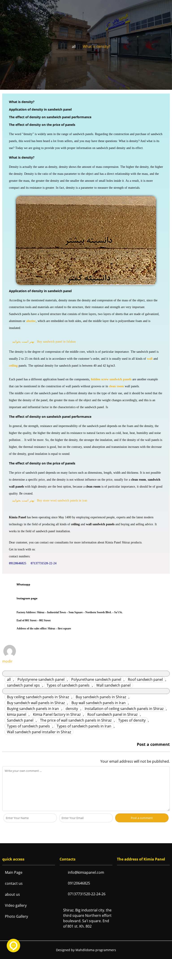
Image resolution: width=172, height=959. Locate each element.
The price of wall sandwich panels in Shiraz (76, 720)
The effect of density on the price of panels (42, 125)
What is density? (21, 102)
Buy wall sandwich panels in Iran (98, 702)
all (74, 46)
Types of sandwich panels (68, 685)
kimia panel (16, 714)
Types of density (132, 720)
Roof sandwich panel (145, 679)
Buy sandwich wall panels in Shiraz (36, 702)
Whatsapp (23, 584)
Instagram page (27, 598)
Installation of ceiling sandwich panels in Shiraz (124, 708)
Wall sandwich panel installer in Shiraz (39, 731)
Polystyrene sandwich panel (40, 679)
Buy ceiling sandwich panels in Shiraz (38, 696)
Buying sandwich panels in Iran (33, 708)
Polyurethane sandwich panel (96, 679)
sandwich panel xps (23, 685)
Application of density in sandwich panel (40, 109)
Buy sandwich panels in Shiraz (101, 696)
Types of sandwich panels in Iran (84, 726)
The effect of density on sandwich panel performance (50, 117)
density (72, 708)
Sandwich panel (20, 720)
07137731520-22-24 (43, 563)
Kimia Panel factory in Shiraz (57, 714)
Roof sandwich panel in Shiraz (112, 714)
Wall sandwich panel (113, 685)
